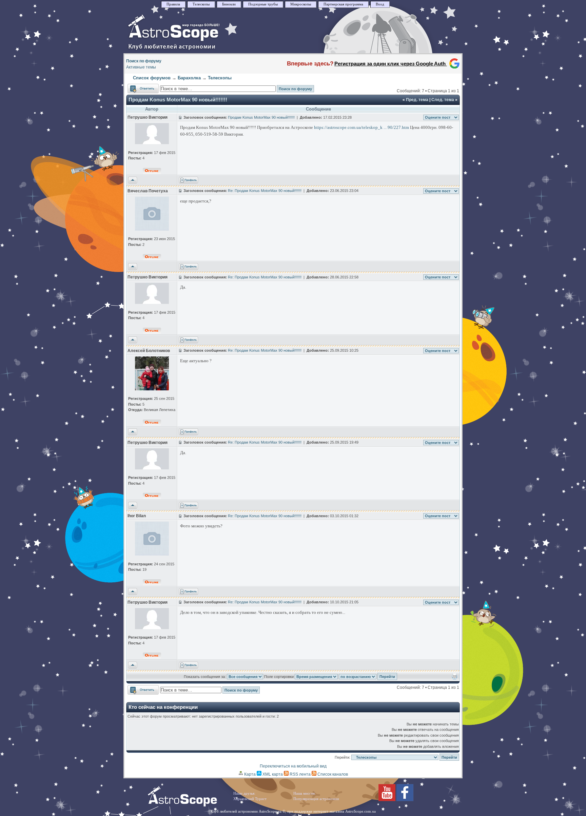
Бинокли (229, 4)
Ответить (136, 86)
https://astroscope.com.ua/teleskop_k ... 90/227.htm (361, 127)
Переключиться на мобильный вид (293, 766)
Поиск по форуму (143, 61)
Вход (380, 4)
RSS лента (300, 774)
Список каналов (332, 774)
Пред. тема (417, 99)
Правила (173, 4)
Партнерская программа (343, 4)
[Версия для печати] (454, 678)
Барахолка (189, 77)
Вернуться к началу (132, 180)
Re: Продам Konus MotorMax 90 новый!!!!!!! (264, 191)
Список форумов (152, 77)
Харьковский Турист (250, 799)
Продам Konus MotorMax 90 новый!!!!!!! (178, 99)
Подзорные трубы (263, 4)
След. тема (442, 99)
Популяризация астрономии (316, 799)
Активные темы (141, 67)
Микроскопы (300, 4)
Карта (249, 774)
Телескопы (201, 4)
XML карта (272, 774)
